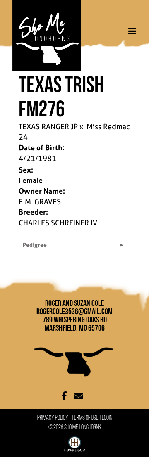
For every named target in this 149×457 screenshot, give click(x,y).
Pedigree (35, 245)
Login (107, 417)
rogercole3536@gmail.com (74, 311)
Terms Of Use (85, 417)
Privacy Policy (52, 417)
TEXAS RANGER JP (48, 126)
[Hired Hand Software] (74, 442)
